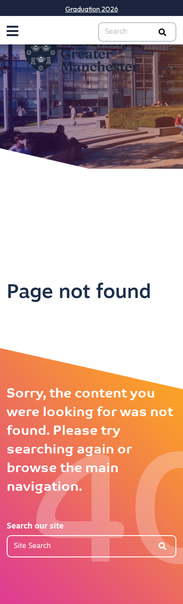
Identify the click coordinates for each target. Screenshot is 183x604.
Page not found (79, 293)
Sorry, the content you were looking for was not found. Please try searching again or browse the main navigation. (90, 440)
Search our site (35, 527)
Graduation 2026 (91, 8)
